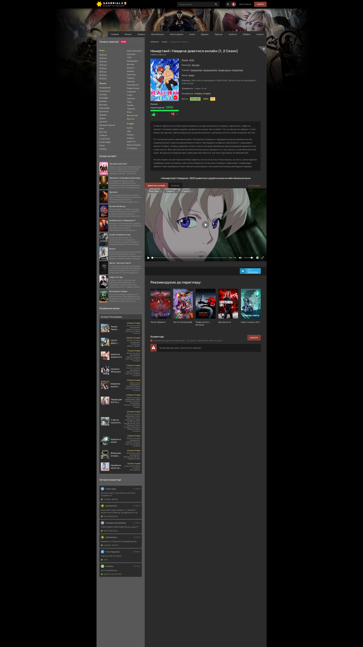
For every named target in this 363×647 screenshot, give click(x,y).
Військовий (104, 108)
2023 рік (103, 65)
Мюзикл (130, 71)
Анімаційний (104, 87)
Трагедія (131, 98)
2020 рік (103, 75)
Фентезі (130, 119)
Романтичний (133, 88)
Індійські (233, 34)
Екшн (101, 128)
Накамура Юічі (210, 70)
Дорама (103, 115)
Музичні (130, 67)
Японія (185, 60)
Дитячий (103, 121)
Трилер (130, 105)
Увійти (260, 4)
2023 (191, 60)
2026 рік (103, 54)
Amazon (130, 138)
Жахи (129, 112)
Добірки (246, 34)
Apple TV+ (131, 141)
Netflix (130, 128)
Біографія (103, 98)
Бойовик (103, 101)
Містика (130, 64)
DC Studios (132, 148)
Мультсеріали (176, 34)
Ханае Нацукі (224, 70)
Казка (102, 145)
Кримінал (131, 54)
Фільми (128, 34)
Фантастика (132, 115)
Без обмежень (111, 516)
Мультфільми (157, 34)
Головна (115, 34)
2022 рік (103, 68)
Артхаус (103, 94)
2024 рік (103, 61)
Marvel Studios (133, 145)
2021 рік (102, 71)
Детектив (103, 111)
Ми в (253, 271)
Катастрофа (104, 142)
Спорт (130, 95)
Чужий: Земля (111, 499)
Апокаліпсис (104, 91)
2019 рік (102, 78)
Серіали (141, 34)
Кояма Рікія (237, 70)
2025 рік (103, 58)
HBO (129, 131)
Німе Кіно (131, 74)
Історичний (104, 138)
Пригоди (131, 81)
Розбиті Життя (111, 545)
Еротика (103, 132)
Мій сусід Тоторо (113, 574)
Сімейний (131, 91)
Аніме (192, 34)
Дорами (205, 34)
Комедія (103, 149)
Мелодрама (132, 61)
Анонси (260, 34)
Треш (129, 102)
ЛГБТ (129, 57)
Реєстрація (245, 4)
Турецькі (219, 34)
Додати (254, 337)
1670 (106, 560)
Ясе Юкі (196, 65)
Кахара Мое (196, 70)
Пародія (130, 78)
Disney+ (130, 134)
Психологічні (133, 84)
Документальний (107, 125)
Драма (102, 118)
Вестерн (103, 104)
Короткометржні (134, 50)
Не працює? (254, 185)
